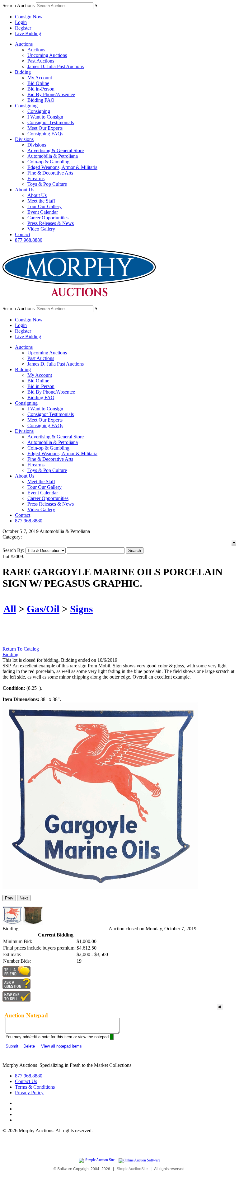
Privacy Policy (29, 1092)
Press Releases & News (50, 223)
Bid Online (38, 83)
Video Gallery (41, 228)
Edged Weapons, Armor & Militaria (62, 167)
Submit (12, 1046)
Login (21, 22)
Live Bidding (28, 33)
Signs (81, 608)
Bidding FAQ (40, 100)
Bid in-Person (40, 88)
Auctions (24, 44)
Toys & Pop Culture (47, 184)
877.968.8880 (28, 240)
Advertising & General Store (55, 150)
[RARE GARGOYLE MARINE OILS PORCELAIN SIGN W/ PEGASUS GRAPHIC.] (100, 887)
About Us (24, 189)
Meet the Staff (41, 200)
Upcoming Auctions (47, 55)
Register (23, 27)
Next (24, 898)
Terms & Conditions (35, 1087)
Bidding (23, 72)
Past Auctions (40, 60)
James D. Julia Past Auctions (55, 66)
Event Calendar (42, 212)
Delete (29, 1046)
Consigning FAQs (45, 133)
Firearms (36, 178)
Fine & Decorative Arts (50, 172)
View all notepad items (61, 1046)
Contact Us (26, 1081)
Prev (9, 898)
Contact (22, 234)
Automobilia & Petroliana (52, 156)
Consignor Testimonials (50, 122)
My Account (39, 77)
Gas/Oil (43, 608)
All (9, 608)
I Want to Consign (45, 116)
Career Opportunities (47, 217)
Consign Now (29, 16)
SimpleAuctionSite (132, 1169)
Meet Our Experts (45, 128)
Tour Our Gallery (44, 206)
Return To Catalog (20, 649)
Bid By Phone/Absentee (51, 94)
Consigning (26, 105)
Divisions (24, 139)
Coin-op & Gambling (48, 161)
